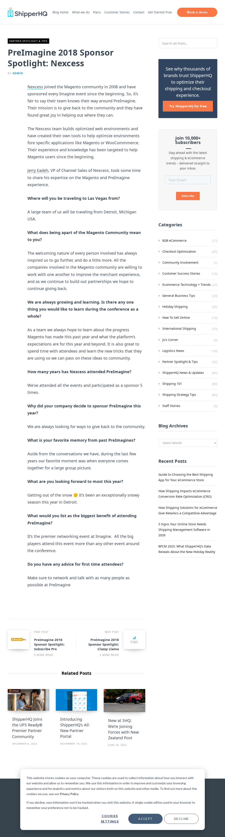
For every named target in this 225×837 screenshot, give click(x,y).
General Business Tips (178, 295)
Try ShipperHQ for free (188, 106)
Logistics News (173, 351)
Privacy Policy (69, 794)
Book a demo (197, 12)
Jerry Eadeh (37, 170)
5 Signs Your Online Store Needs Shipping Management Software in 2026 (184, 529)
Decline (181, 819)
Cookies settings (110, 818)
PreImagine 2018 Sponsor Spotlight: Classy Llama (103, 644)
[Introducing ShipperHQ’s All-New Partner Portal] (76, 700)
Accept (145, 819)
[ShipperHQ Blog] (27, 12)
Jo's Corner (170, 340)
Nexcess (35, 86)
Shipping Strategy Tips (179, 394)
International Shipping (179, 328)
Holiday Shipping (175, 306)
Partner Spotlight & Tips (28, 41)
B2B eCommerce (174, 240)
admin (18, 73)
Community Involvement (180, 262)
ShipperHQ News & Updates (183, 373)
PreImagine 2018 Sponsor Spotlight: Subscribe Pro (49, 644)
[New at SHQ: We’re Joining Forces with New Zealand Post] (124, 700)
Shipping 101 (172, 384)
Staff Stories (171, 406)
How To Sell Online (176, 317)
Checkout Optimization (179, 251)
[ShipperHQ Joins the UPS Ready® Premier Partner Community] (28, 700)
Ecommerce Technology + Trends (186, 285)
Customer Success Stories (181, 273)
